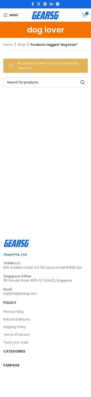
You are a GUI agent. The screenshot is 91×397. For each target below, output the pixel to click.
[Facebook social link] (32, 4)
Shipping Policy (14, 327)
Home (8, 44)
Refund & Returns (16, 319)
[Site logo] (45, 15)
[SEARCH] (83, 82)
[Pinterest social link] (45, 4)
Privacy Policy (13, 311)
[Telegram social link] (57, 4)
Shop (21, 44)
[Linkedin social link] (51, 4)
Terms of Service (16, 334)
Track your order (16, 342)
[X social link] (38, 4)
